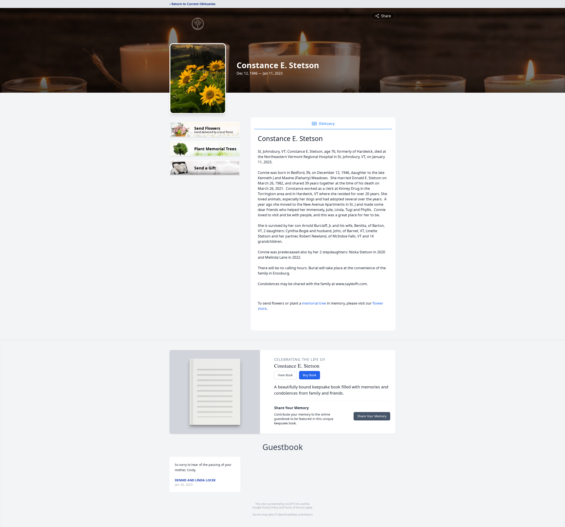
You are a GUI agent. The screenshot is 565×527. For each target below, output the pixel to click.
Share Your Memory (371, 416)
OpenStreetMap (287, 514)
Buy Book (309, 375)
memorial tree (314, 303)
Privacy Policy (270, 507)
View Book (285, 375)
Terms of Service (294, 507)
